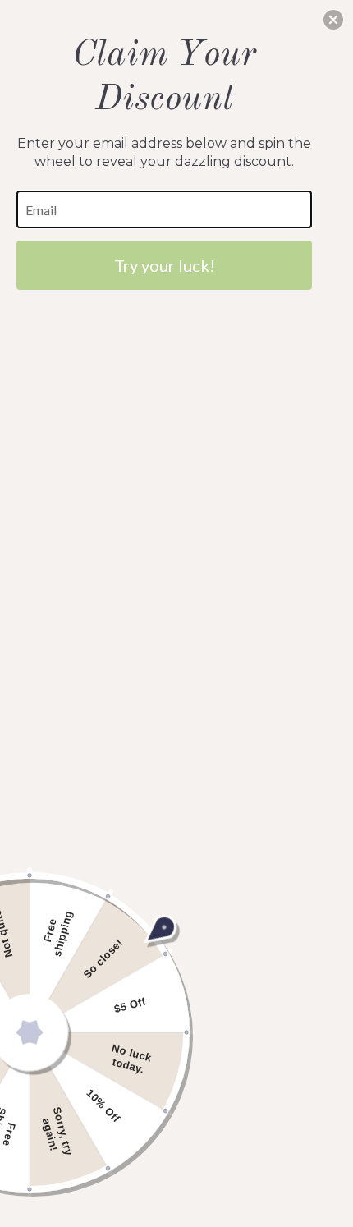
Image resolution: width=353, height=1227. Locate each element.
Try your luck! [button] (164, 265)
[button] (333, 20)
